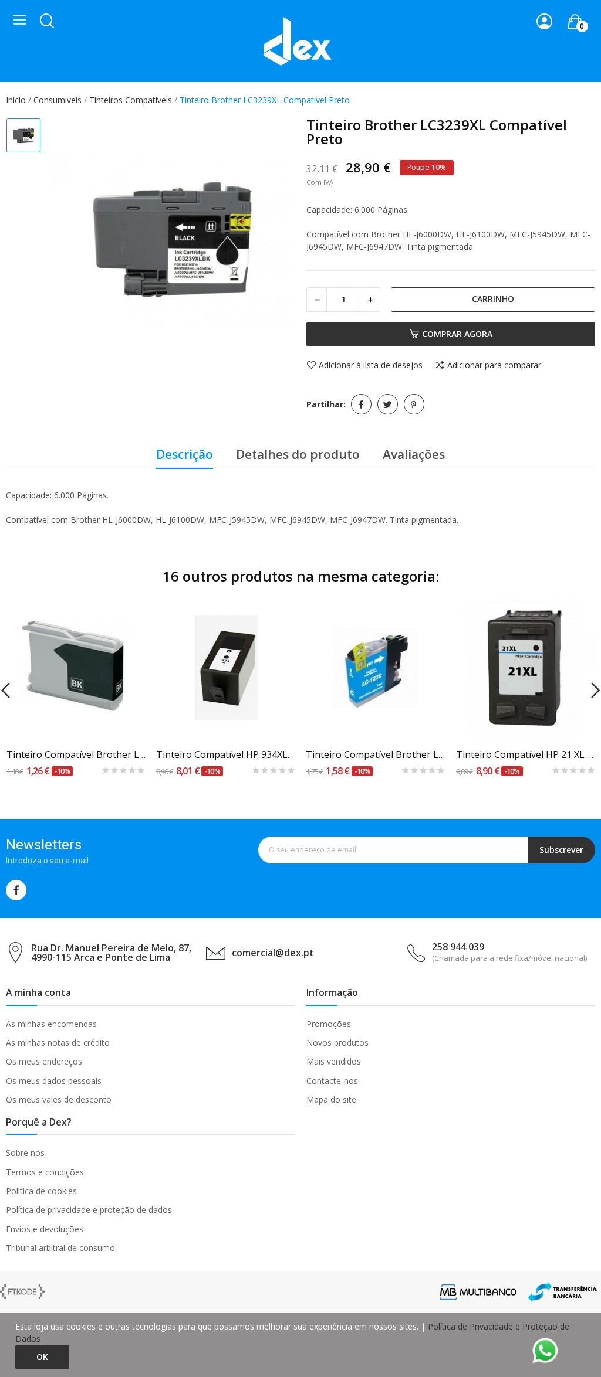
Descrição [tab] (184, 454)
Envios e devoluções (44, 1229)
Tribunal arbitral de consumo (60, 1247)
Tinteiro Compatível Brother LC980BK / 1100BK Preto (76, 754)
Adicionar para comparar (494, 365)
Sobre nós (25, 1152)
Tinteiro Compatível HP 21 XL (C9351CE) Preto (526, 754)
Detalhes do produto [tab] (298, 454)
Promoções (328, 1023)
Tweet (387, 404)
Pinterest (414, 404)
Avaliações (414, 454)
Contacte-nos (332, 1080)
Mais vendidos (333, 1061)
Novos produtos (337, 1042)
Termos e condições (45, 1172)
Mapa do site (331, 1099)
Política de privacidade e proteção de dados (89, 1209)
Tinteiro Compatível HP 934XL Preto (226, 754)
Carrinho (493, 298)
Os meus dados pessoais (54, 1080)
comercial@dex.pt (273, 952)
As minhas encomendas (51, 1023)
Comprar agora (457, 333)
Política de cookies (41, 1190)
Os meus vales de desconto (59, 1099)
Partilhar (361, 404)
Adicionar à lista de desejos (371, 365)
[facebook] (16, 890)
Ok (42, 1356)
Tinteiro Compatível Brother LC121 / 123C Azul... (375, 754)
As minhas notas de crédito (58, 1042)
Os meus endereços (44, 1061)
